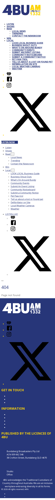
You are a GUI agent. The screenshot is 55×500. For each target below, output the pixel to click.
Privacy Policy (13, 414)
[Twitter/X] (30, 135)
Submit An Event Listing (26, 52)
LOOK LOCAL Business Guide (27, 42)
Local (10, 40)
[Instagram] (9, 87)
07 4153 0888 (20, 471)
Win (9, 38)
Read (9, 28)
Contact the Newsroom (26, 35)
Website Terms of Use (18, 427)
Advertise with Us (15, 399)
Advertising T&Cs (15, 420)
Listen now (8, 142)
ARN (9, 494)
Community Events (23, 50)
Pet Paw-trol (20, 59)
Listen (10, 24)
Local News (19, 31)
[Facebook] (9, 80)
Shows (10, 26)
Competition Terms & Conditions (23, 417)
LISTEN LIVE (11, 214)
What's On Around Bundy (27, 47)
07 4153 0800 (19, 474)
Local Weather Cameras (26, 66)
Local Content (14, 424)
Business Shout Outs (24, 45)
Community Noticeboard (27, 54)
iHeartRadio (12, 496)
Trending (17, 33)
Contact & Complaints (17, 396)
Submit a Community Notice (29, 57)
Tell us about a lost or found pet (32, 61)
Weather (17, 68)
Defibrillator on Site (24, 64)
